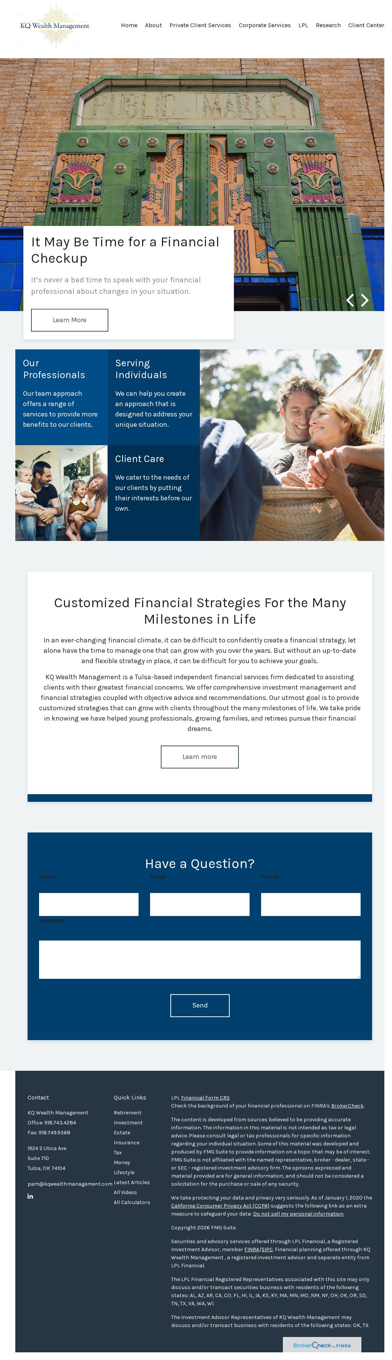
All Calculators (132, 1202)
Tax (118, 1152)
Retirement (128, 1112)
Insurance (126, 1142)
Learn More (70, 320)
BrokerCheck (347, 1106)
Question (52, 920)
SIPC (267, 1249)
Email (158, 876)
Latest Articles (132, 1182)
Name (47, 876)
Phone (270, 876)
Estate (122, 1132)
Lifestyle (124, 1172)
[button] (153, 28)
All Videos (125, 1192)
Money (122, 1162)
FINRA (251, 1249)
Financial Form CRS (205, 1098)
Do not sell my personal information (298, 1214)
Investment (128, 1122)
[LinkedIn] (30, 1196)
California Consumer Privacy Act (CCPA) (220, 1206)
